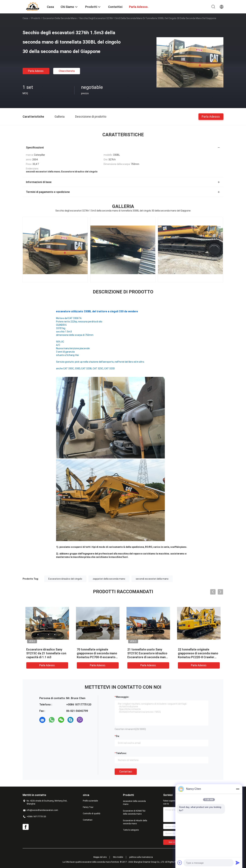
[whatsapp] (52, 720)
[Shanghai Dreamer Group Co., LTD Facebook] (26, 827)
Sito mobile (118, 857)
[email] (42, 720)
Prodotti (35, 18)
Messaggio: (122, 697)
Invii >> (172, 842)
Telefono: (121, 753)
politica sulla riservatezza (141, 857)
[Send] (237, 862)
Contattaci (125, 771)
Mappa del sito (100, 857)
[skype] (70, 720)
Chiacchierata (67, 71)
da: (118, 736)
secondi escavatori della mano (152, 578)
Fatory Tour (88, 807)
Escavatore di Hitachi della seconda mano (135, 822)
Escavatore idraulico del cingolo (65, 578)
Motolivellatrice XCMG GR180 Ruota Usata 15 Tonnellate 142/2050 (97, 653)
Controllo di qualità (91, 813)
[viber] (80, 720)
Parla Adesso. (36, 71)
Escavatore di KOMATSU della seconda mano (134, 812)
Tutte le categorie (131, 830)
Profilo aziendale (90, 801)
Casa (25, 18)
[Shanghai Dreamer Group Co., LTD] (32, 6)
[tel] (89, 720)
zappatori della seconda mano (109, 578)
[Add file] (179, 862)
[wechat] (61, 720)
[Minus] (238, 789)
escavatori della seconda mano (60, 18)
